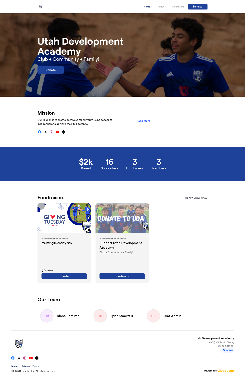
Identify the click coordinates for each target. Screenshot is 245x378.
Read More (143, 120)
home (147, 6)
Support (15, 366)
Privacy (26, 366)
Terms (35, 366)
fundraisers (178, 6)
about (161, 6)
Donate (197, 6)
